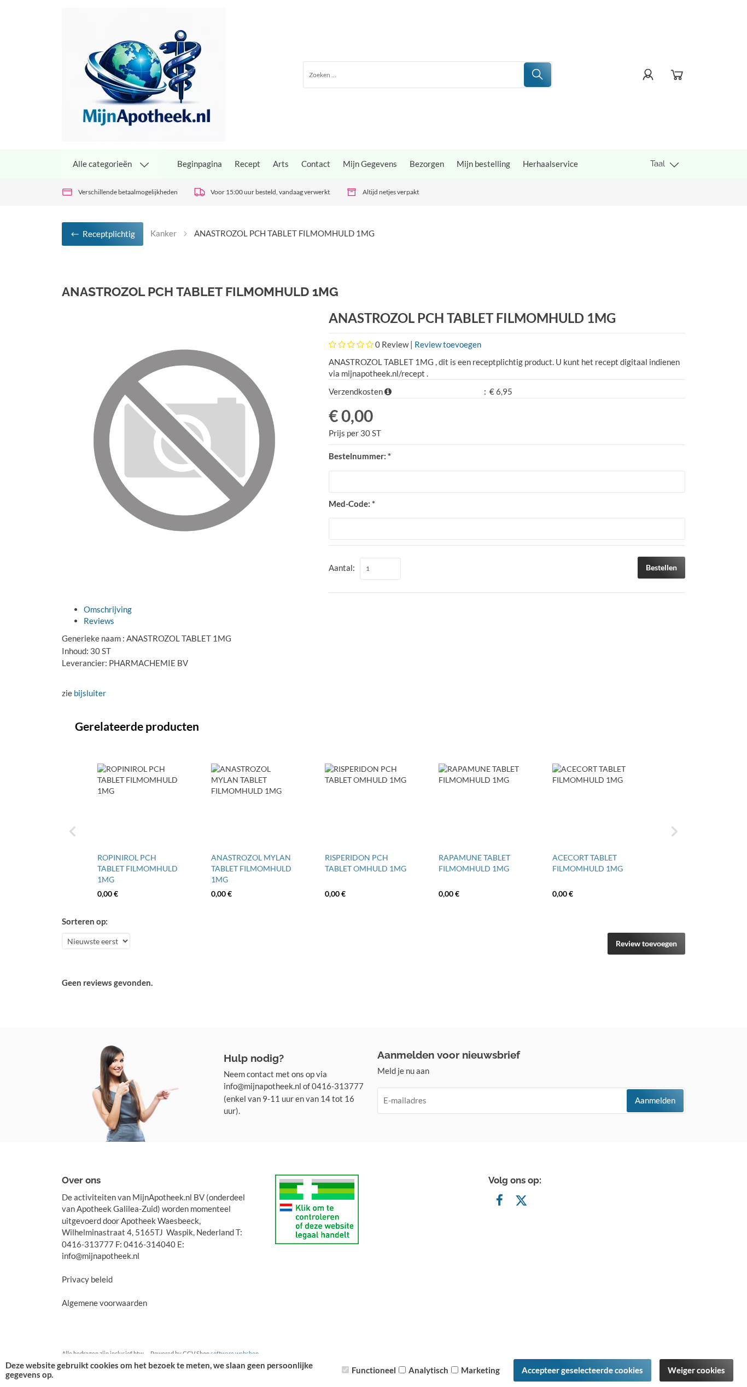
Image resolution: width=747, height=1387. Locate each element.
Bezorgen (427, 164)
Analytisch (428, 1370)
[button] (73, 831)
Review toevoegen (448, 344)
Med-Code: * (352, 503)
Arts (281, 164)
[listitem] (138, 831)
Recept (247, 164)
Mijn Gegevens (370, 164)
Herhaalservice (550, 164)
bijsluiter (90, 693)
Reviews (99, 621)
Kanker (163, 233)
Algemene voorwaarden (104, 1303)
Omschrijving (108, 609)
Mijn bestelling (483, 164)
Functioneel (374, 1370)
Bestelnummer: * (360, 456)
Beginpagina (199, 164)
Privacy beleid (87, 1279)
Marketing (480, 1370)
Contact (315, 164)
